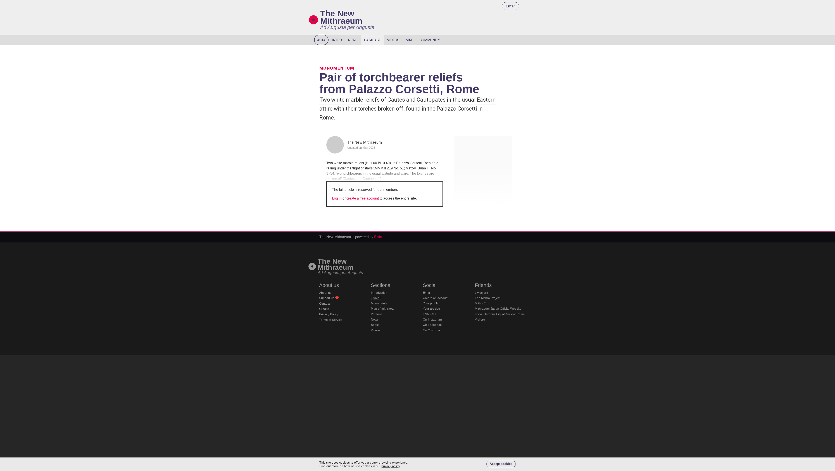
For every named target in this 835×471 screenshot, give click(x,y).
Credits (324, 309)
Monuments (379, 303)
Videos (393, 40)
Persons (376, 314)
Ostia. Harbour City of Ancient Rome (500, 314)
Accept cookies (501, 464)
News (353, 40)
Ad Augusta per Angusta (347, 27)
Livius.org (481, 292)
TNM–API (429, 314)
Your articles (431, 308)
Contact (324, 303)
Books (375, 324)
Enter (510, 6)
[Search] (516, 40)
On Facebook (432, 324)
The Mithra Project (487, 298)
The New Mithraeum (341, 17)
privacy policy (390, 466)
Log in (337, 198)
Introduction (379, 292)
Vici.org (480, 319)
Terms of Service (330, 319)
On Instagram (432, 319)
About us (325, 292)
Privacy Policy (328, 314)
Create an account (435, 298)
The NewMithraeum (335, 264)
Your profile (431, 303)
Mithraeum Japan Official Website (498, 308)
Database (372, 40)
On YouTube (431, 330)
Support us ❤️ (329, 298)
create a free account (362, 198)
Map (409, 40)
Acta (321, 40)
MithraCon (482, 303)
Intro (337, 40)
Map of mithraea (382, 308)
